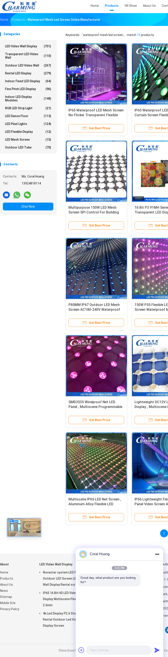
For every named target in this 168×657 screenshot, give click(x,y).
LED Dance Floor (28, 116)
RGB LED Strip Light (28, 108)
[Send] (157, 650)
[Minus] (157, 554)
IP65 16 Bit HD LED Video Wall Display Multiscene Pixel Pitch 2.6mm (64, 599)
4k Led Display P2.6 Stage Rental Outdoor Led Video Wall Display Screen (65, 619)
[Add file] (81, 650)
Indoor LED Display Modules (28, 98)
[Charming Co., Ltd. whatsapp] (16, 194)
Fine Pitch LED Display (28, 89)
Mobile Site (8, 603)
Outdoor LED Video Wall (28, 65)
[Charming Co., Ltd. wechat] (27, 194)
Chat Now (28, 206)
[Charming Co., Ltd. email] (6, 194)
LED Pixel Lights (28, 124)
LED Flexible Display (28, 131)
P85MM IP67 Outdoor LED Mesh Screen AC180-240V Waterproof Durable (94, 309)
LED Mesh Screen (28, 139)
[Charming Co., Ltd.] (19, 6)
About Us (6, 584)
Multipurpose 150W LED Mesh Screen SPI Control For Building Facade (93, 212)
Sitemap (6, 597)
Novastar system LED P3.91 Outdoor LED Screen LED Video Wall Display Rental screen (65, 578)
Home (4, 572)
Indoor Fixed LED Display (28, 81)
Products (6, 578)
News (4, 590)
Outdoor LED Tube (28, 147)
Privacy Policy (9, 609)
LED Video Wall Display (28, 46)
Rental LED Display (28, 73)
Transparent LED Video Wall (28, 55)
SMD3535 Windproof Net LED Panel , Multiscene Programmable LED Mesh (95, 407)
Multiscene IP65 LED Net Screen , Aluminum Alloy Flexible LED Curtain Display (94, 504)
